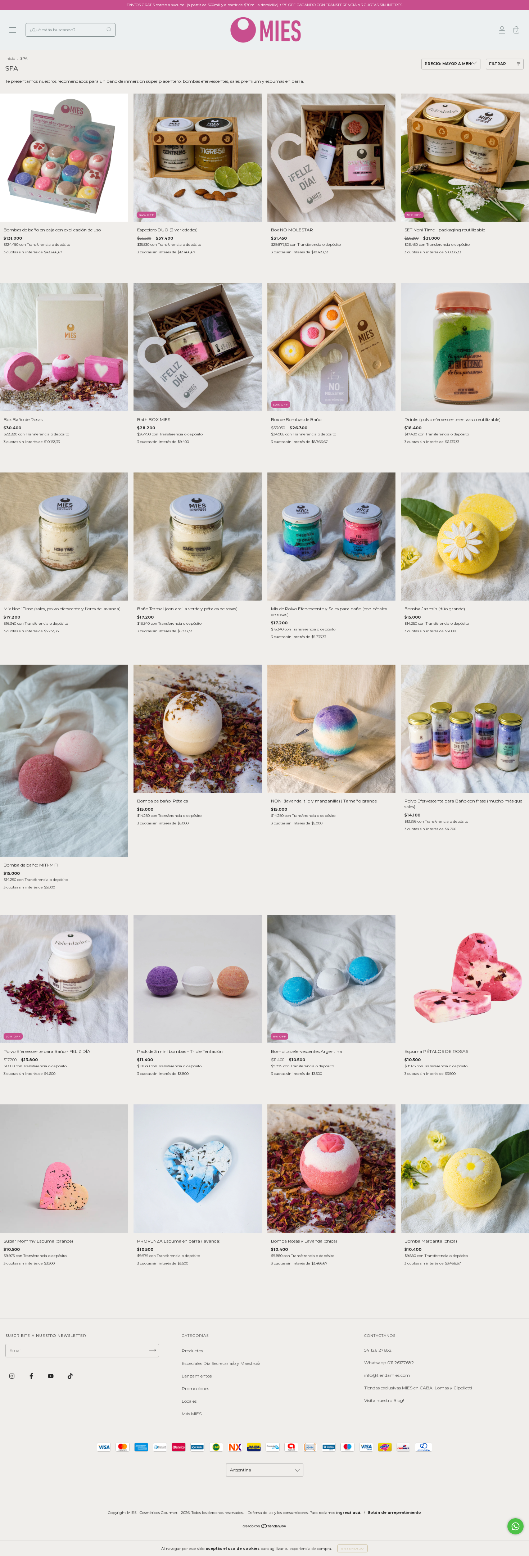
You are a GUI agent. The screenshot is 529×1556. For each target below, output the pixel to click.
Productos (192, 1350)
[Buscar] (109, 29)
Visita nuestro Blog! (384, 1400)
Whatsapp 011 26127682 (389, 1362)
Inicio (10, 58)
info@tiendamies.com (387, 1375)
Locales (189, 1401)
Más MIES (192, 1413)
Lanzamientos (197, 1376)
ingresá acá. (348, 1512)
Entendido (352, 1548)
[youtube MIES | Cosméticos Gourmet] (51, 1376)
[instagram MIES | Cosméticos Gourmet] (12, 1376)
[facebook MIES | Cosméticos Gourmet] (32, 1376)
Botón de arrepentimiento (394, 1512)
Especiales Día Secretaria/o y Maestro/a (221, 1363)
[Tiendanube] (264, 1527)
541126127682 (378, 1350)
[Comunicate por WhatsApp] (515, 1526)
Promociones (195, 1388)
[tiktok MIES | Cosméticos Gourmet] (70, 1376)
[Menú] (12, 30)
